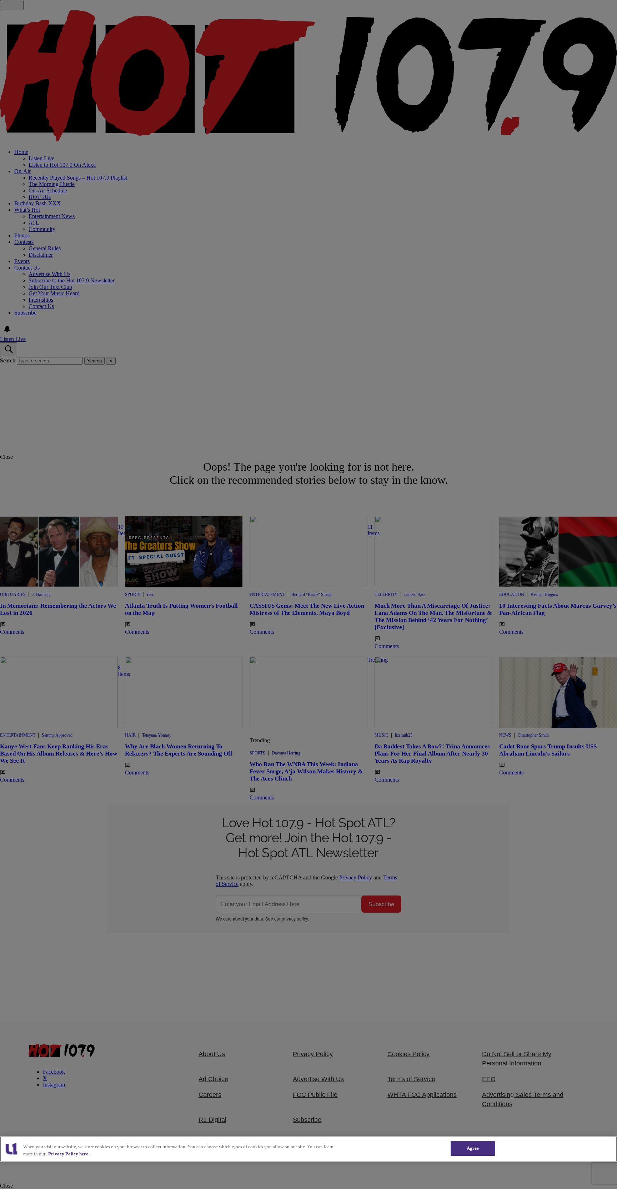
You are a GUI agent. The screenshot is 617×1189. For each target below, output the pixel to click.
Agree (473, 1148)
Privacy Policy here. (68, 1154)
